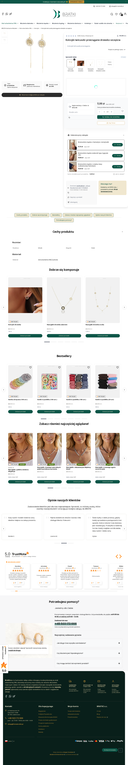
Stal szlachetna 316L (25, 28)
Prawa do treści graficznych (47, 720)
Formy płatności (43, 726)
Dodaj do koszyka (112, 117)
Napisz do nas (101, 717)
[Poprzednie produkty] (4, 307)
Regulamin (42, 711)
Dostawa (41, 729)
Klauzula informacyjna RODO (47, 717)
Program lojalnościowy (46, 723)
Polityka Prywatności (45, 714)
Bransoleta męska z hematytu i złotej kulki (93, 142)
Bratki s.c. (123, 36)
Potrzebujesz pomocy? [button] (64, 220)
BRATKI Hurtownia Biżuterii (9, 28)
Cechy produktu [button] (21, 215)
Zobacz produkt (25, 336)
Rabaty (40, 732)
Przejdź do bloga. (14, 650)
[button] (111, 14)
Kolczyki (36, 28)
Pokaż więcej (110, 63)
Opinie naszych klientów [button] (104, 215)
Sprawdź (71, 2)
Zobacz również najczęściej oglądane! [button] (77, 215)
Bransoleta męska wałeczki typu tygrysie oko (93, 154)
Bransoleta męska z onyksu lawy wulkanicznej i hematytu (90, 165)
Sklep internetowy (63, 752)
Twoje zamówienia (74, 711)
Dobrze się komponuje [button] (39, 215)
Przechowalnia (73, 717)
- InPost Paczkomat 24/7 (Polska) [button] (80, 187)
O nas (99, 711)
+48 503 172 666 (100, 6)
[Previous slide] (4, 529)
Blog (98, 714)
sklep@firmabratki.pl (117, 6)
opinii (28, 556)
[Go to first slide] (124, 529)
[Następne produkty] (124, 307)
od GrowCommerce (71, 754)
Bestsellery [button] (56, 215)
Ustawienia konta (73, 714)
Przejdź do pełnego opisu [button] (115, 49)
